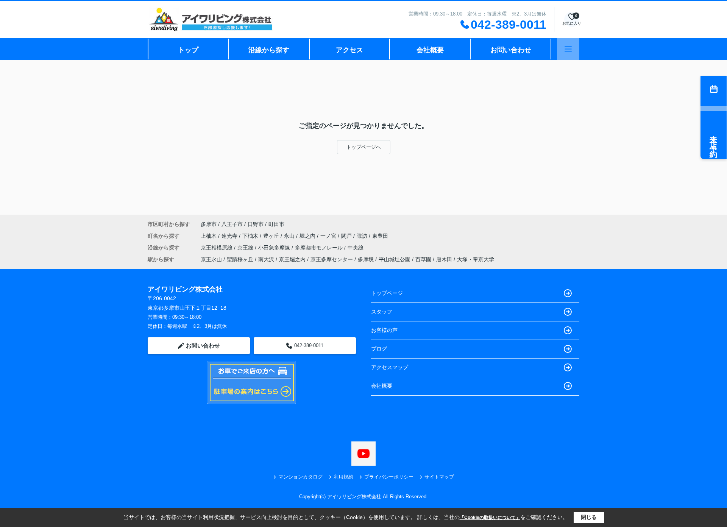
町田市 (276, 224)
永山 (290, 236)
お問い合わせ (510, 50)
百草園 (423, 259)
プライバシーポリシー (388, 477)
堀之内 (308, 236)
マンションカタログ (300, 477)
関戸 (347, 236)
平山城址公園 (394, 259)
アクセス (349, 50)
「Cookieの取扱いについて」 (490, 517)
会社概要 (430, 50)
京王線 (246, 248)
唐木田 (444, 259)
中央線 (356, 248)
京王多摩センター (331, 259)
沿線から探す (268, 50)
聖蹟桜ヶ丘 (240, 259)
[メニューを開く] (568, 49)
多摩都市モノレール (319, 248)
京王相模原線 (217, 248)
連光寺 (230, 236)
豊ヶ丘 (272, 236)
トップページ (387, 293)
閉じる (589, 517)
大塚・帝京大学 (475, 259)
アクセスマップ (389, 367)
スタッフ (381, 312)
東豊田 (380, 236)
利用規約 (343, 477)
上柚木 (209, 236)
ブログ (379, 349)
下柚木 (251, 236)
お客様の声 (384, 330)
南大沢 (266, 259)
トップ (188, 50)
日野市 (256, 224)
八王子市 (232, 224)
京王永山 (211, 259)
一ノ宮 (329, 236)
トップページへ (363, 147)
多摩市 (209, 224)
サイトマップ (439, 477)
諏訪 (363, 236)
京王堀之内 (292, 259)
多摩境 (366, 259)
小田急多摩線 (275, 248)
